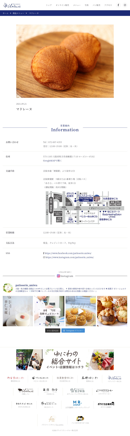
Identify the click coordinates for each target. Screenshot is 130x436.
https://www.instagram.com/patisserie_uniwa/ (70, 257)
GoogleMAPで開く (52, 160)
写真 (87, 5)
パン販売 (96, 5)
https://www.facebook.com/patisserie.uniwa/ (68, 253)
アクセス (108, 5)
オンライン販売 (62, 5)
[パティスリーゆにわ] (12, 5)
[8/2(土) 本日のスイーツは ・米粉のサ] (81, 311)
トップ (49, 5)
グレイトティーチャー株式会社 (67, 430)
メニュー (77, 5)
